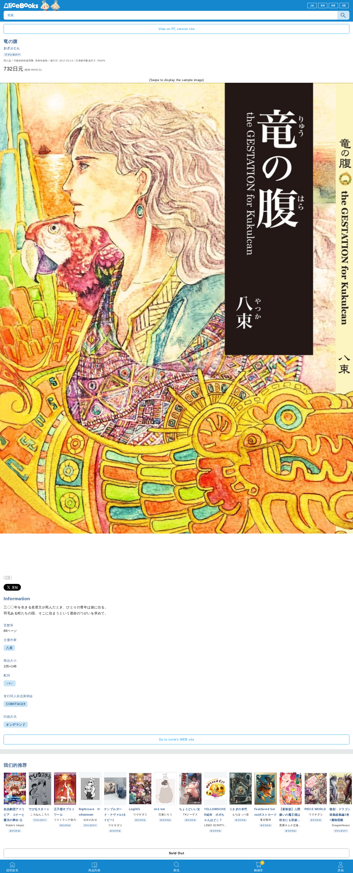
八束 (9, 648)
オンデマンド (15, 724)
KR (333, 5)
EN (323, 5)
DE (344, 5)
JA (312, 5)
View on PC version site (176, 29)
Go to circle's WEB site (176, 739)
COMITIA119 (15, 704)
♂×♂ (9, 683)
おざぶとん (12, 48)
